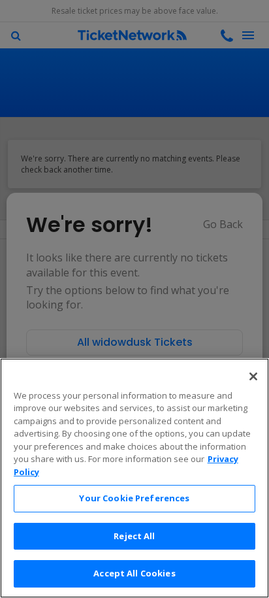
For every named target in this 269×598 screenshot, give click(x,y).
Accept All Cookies (134, 573)
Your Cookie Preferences (134, 498)
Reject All (134, 536)
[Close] (253, 376)
